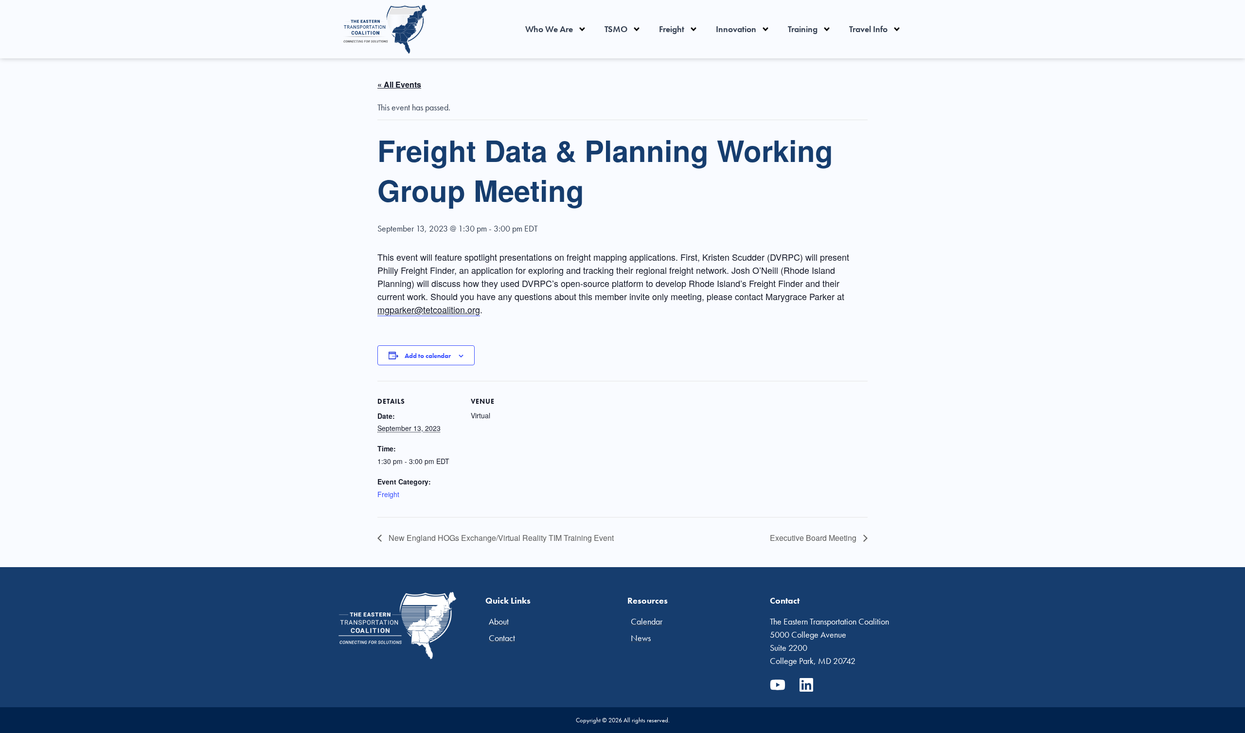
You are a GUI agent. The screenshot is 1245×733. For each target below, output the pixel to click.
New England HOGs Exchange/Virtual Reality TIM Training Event (500, 537)
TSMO (616, 29)
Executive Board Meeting (814, 537)
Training (803, 29)
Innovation (736, 29)
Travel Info (868, 29)
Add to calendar (428, 355)
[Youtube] (777, 685)
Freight (671, 29)
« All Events (399, 84)
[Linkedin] (806, 685)
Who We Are (549, 29)
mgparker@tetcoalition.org (428, 309)
